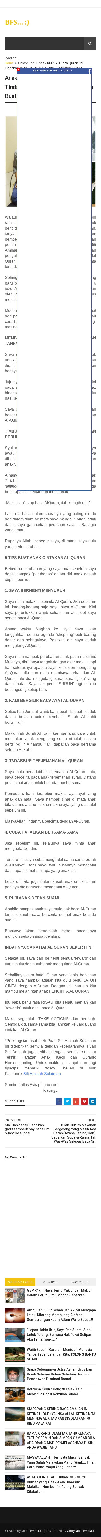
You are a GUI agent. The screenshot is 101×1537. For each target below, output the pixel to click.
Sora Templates (32, 1531)
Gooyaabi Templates (81, 1531)
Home (9, 63)
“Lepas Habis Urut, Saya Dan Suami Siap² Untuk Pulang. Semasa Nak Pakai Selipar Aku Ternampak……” (59, 1334)
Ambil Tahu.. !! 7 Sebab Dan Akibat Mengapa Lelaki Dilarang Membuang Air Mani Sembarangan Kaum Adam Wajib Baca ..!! (61, 1315)
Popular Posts (20, 1281)
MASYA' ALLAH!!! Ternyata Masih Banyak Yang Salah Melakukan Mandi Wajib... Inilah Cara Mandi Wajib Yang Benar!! (61, 1462)
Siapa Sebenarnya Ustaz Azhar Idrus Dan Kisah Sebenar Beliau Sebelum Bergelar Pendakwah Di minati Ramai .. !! (59, 1374)
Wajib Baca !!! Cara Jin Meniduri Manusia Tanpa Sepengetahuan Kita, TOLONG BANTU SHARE (61, 1354)
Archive (50, 1281)
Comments (81, 1281)
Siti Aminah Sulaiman (42, 1074)
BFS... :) (17, 22)
